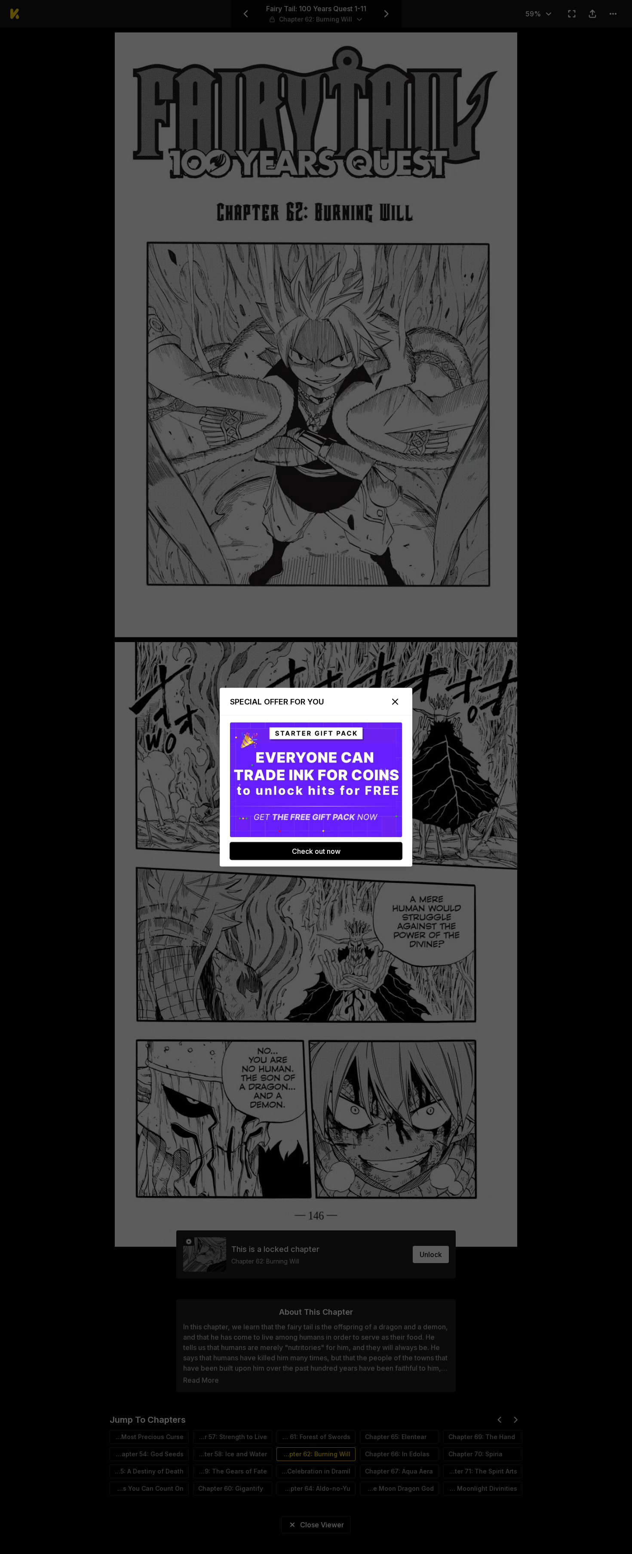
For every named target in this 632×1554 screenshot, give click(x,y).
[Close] (395, 701)
